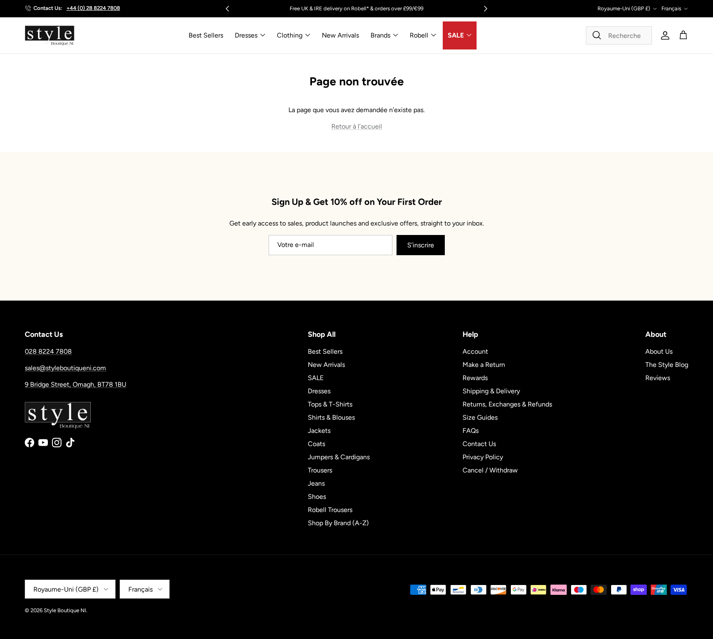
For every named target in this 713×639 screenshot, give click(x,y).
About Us (659, 351)
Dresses (246, 35)
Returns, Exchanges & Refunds (507, 404)
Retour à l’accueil (356, 126)
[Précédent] (227, 9)
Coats (316, 444)
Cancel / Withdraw (490, 470)
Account (475, 351)
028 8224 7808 (48, 351)
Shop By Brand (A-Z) (338, 523)
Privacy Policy (483, 457)
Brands (380, 35)
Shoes (317, 496)
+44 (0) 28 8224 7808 (93, 8)
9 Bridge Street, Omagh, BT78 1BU (75, 384)
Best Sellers (206, 35)
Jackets (319, 431)
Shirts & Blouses (331, 417)
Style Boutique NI (65, 610)
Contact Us (479, 444)
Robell (419, 35)
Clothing (289, 35)
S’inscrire (420, 245)
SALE (456, 35)
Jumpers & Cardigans (339, 457)
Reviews (657, 378)
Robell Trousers (330, 510)
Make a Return (484, 365)
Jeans (316, 483)
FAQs (471, 431)
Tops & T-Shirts (330, 404)
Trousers (320, 470)
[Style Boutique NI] (49, 35)
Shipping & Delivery (491, 391)
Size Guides (480, 417)
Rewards (475, 378)
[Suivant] (486, 9)
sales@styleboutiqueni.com (65, 368)
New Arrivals (340, 35)
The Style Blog (666, 365)
